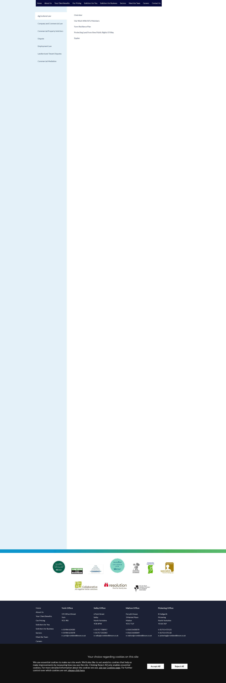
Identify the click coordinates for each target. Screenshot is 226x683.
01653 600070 (133, 629)
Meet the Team (134, 3)
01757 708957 (101, 629)
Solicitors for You (90, 3)
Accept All (155, 666)
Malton (129, 608)
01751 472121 (166, 629)
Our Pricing (77, 3)
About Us (48, 3)
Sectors (123, 3)
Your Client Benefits (62, 3)
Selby (96, 608)
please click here (76, 670)
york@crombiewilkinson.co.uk (74, 636)
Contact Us (156, 3)
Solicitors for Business (108, 3)
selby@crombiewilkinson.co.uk (106, 636)
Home (39, 3)
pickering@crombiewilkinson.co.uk (173, 636)
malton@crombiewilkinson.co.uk (140, 636)
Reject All (179, 666)
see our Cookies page (109, 667)
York (64, 608)
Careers (146, 3)
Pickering (162, 608)
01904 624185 (69, 629)
